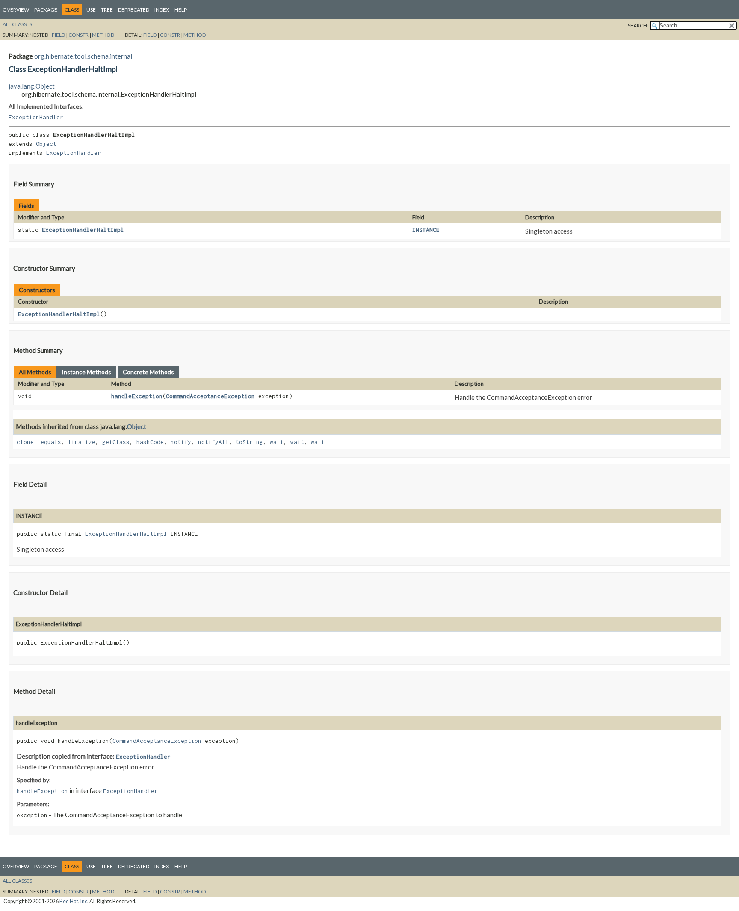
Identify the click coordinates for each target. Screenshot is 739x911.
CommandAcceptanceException (210, 396)
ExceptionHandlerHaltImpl (83, 229)
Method (103, 35)
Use (91, 9)
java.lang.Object (32, 86)
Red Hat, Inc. (74, 901)
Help (180, 9)
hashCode (150, 441)
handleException (137, 396)
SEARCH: (638, 25)
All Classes (17, 24)
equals (51, 441)
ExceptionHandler (36, 117)
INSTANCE (426, 229)
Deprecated (133, 9)
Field (58, 35)
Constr (78, 35)
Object (46, 143)
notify (181, 441)
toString (249, 441)
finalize (81, 441)
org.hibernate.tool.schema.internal (83, 56)
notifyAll (213, 441)
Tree (107, 9)
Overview (16, 9)
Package (45, 9)
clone (25, 441)
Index (161, 9)
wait (277, 441)
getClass (116, 441)
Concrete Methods (148, 372)
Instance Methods (86, 372)
